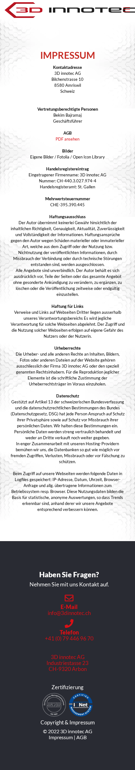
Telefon (69, 632)
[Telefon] (69, 623)
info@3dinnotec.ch (69, 613)
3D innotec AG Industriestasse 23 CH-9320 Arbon (67, 663)
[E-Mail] (69, 598)
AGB (81, 737)
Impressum (61, 737)
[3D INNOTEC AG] (70, 9)
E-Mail (69, 606)
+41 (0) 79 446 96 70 (69, 638)
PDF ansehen (67, 138)
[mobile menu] (126, 9)
